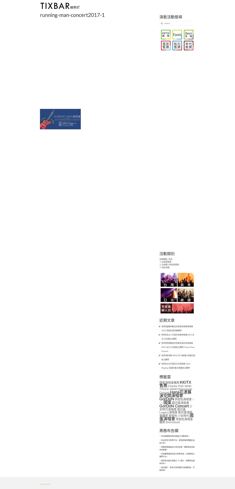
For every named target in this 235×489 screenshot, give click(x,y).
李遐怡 (172, 415)
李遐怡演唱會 (183, 399)
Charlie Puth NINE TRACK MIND (175, 387)
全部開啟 (163, 259)
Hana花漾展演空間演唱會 (175, 394)
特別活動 (165, 267)
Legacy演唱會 (168, 412)
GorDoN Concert (174, 406)
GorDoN (166, 399)
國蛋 (167, 402)
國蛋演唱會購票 (169, 382)
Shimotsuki (173, 422)
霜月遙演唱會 (180, 403)
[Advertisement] (97, 39)
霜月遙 (181, 409)
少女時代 (183, 415)
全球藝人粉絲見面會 (170, 264)
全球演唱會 (166, 262)
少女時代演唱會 (175, 408)
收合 (170, 259)
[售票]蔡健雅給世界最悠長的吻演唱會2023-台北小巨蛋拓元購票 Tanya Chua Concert (177, 347)
